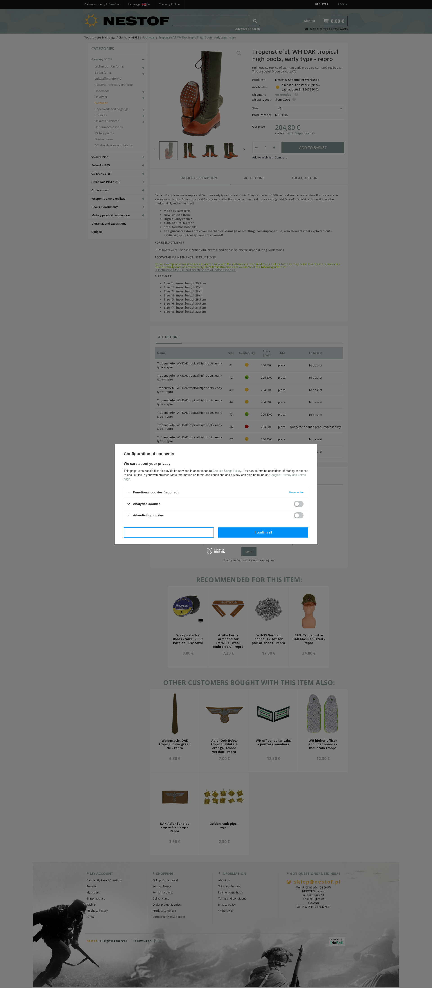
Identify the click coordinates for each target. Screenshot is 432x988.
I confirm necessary (169, 532)
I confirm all (263, 532)
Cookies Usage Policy (227, 470)
